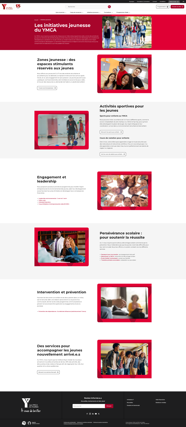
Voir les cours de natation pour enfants (111, 154)
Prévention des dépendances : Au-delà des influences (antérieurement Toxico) (62, 311)
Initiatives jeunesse (93, 12)
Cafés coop (42, 200)
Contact (155, 1)
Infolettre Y (130, 399)
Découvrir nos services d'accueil (47, 372)
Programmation (161, 6)
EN (183, 1)
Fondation (163, 1)
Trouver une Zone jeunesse (45, 88)
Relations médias (161, 402)
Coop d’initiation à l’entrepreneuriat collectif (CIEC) (54, 204)
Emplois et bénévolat (133, 405)
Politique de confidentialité (70, 422)
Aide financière (160, 399)
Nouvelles (130, 402)
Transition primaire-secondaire (110, 260)
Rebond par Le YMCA (107, 256)
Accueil (36, 19)
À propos (131, 1)
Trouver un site (176, 6)
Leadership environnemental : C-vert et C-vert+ (53, 198)
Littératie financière (45, 202)
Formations (107, 12)
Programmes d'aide (123, 12)
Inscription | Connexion (143, 1)
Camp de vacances (76, 12)
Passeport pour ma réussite (109, 254)
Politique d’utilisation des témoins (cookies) (73, 423)
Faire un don (173, 1)
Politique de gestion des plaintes (100, 422)
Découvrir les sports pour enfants (110, 132)
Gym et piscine (60, 12)
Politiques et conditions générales (84, 422)
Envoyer (109, 406)
